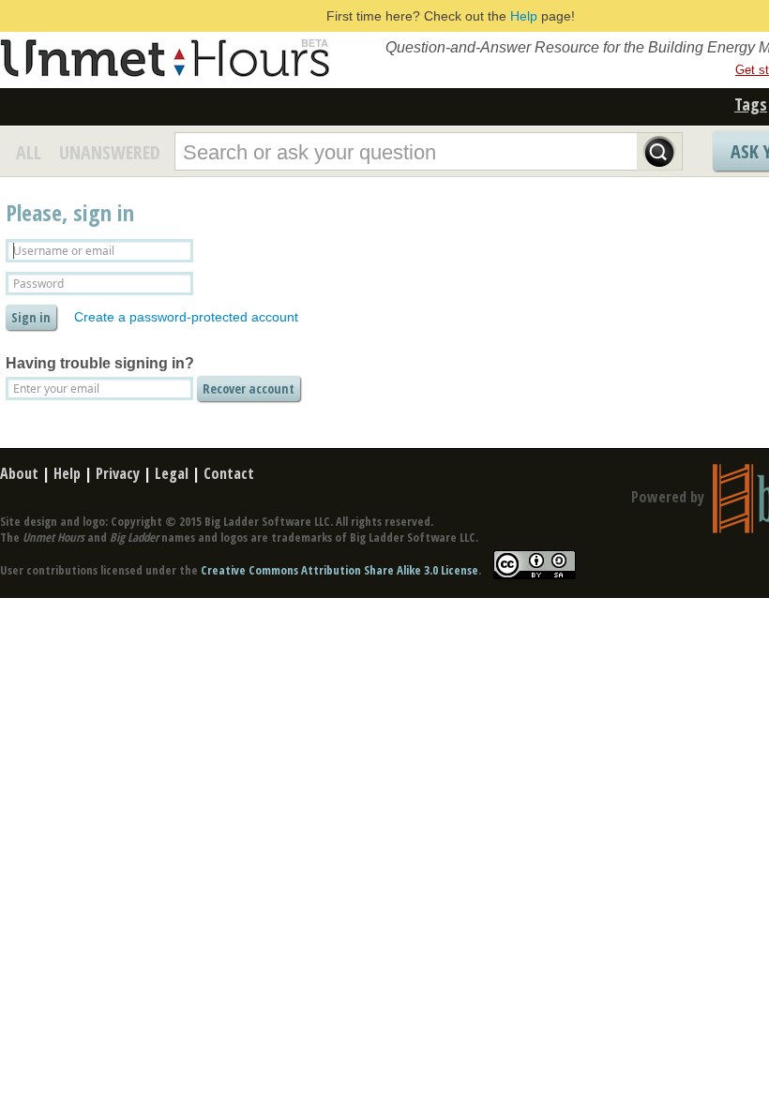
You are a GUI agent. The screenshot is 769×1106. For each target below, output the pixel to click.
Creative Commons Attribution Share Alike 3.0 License (339, 569)
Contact (229, 473)
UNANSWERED (109, 152)
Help (523, 15)
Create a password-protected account (186, 316)
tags (750, 104)
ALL (28, 152)
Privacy (118, 473)
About (19, 473)
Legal (171, 473)
